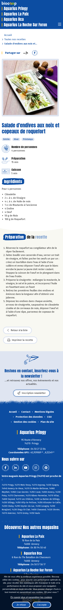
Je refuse (21, 604)
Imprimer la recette (22, 340)
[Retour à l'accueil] (13, 3)
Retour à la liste (19, 330)
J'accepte (42, 604)
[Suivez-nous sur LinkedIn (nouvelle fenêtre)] (15, 467)
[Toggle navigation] (59, 25)
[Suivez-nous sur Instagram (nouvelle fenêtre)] (35, 467)
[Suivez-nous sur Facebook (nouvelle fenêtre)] (5, 467)
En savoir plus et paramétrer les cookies (31, 597)
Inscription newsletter (34, 393)
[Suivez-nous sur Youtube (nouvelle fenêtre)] (25, 467)
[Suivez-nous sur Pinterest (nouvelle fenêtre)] (46, 467)
